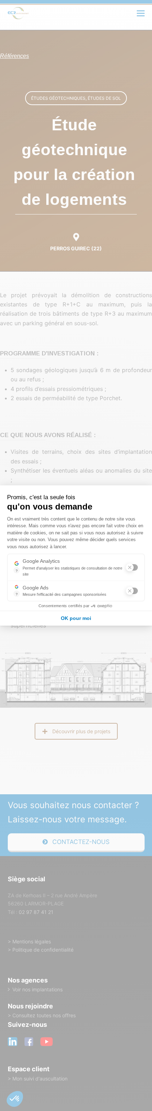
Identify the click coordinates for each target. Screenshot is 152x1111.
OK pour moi (76, 618)
